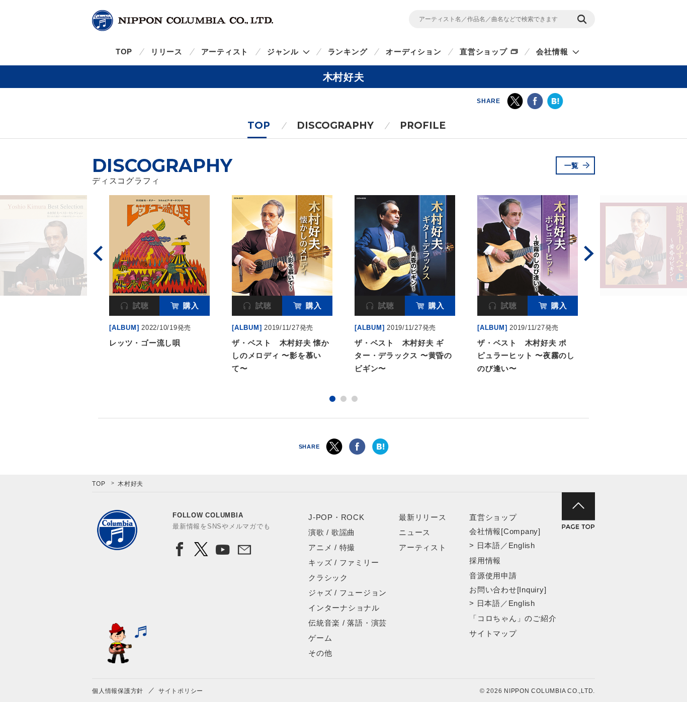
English (521, 545)
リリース (167, 51)
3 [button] (354, 398)
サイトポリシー (180, 690)
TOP (124, 51)
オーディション (413, 51)
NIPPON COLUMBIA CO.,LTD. (182, 20)
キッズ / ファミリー (343, 562)
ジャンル (283, 51)
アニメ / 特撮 (331, 547)
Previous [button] (98, 253)
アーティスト (225, 51)
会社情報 (552, 51)
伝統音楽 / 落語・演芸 (347, 623)
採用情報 (485, 560)
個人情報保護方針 (117, 690)
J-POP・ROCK (336, 517)
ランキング (348, 51)
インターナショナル (344, 607)
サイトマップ (493, 633)
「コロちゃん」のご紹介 (512, 618)
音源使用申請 (493, 575)
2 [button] (343, 398)
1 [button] (332, 398)
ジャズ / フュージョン (347, 592)
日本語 (488, 545)
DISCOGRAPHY (335, 125)
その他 (320, 653)
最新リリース (423, 517)
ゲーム (320, 638)
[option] (159, 273)
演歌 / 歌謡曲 (331, 532)
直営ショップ (483, 51)
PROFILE (423, 125)
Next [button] (589, 253)
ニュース (415, 532)
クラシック (328, 577)
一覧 (571, 165)
